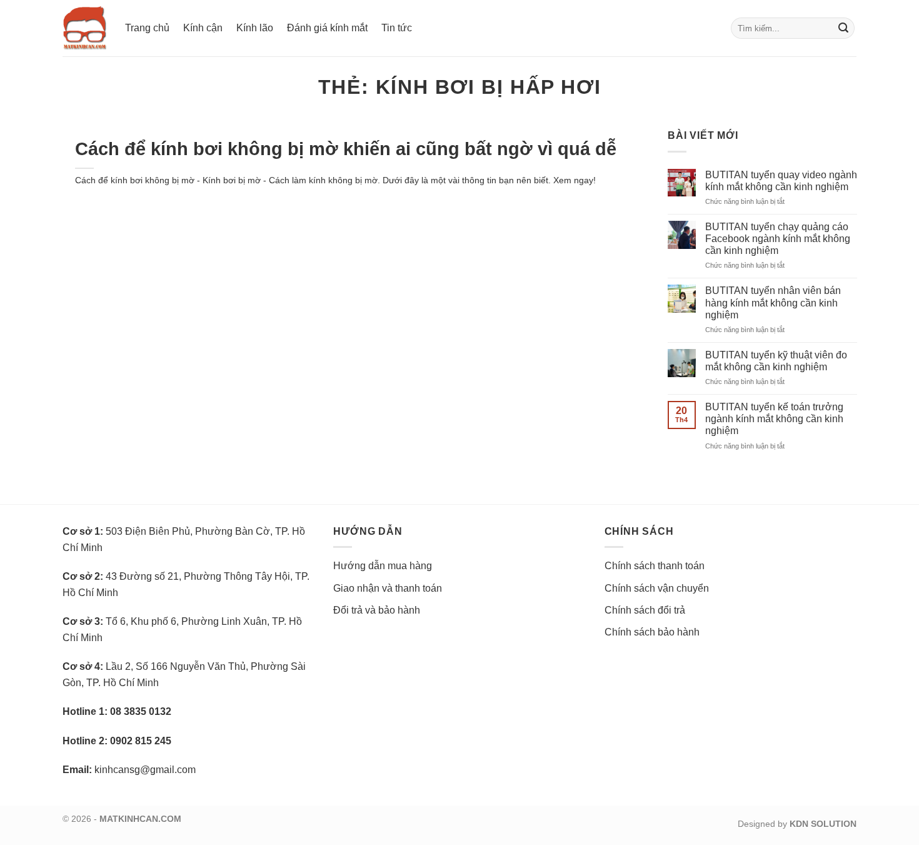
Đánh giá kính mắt (327, 28)
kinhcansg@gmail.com (145, 769)
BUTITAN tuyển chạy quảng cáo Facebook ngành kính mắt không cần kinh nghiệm (777, 238)
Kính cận (203, 28)
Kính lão (254, 28)
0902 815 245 (140, 741)
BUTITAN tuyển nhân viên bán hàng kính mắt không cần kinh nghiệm (773, 302)
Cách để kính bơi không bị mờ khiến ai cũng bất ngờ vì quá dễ (345, 149)
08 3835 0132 (140, 711)
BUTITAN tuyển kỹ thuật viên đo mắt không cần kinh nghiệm (776, 361)
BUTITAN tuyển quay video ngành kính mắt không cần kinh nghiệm (781, 181)
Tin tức (396, 28)
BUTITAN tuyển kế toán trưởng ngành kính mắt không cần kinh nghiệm (774, 419)
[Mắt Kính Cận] (84, 28)
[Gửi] (843, 28)
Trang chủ (147, 28)
